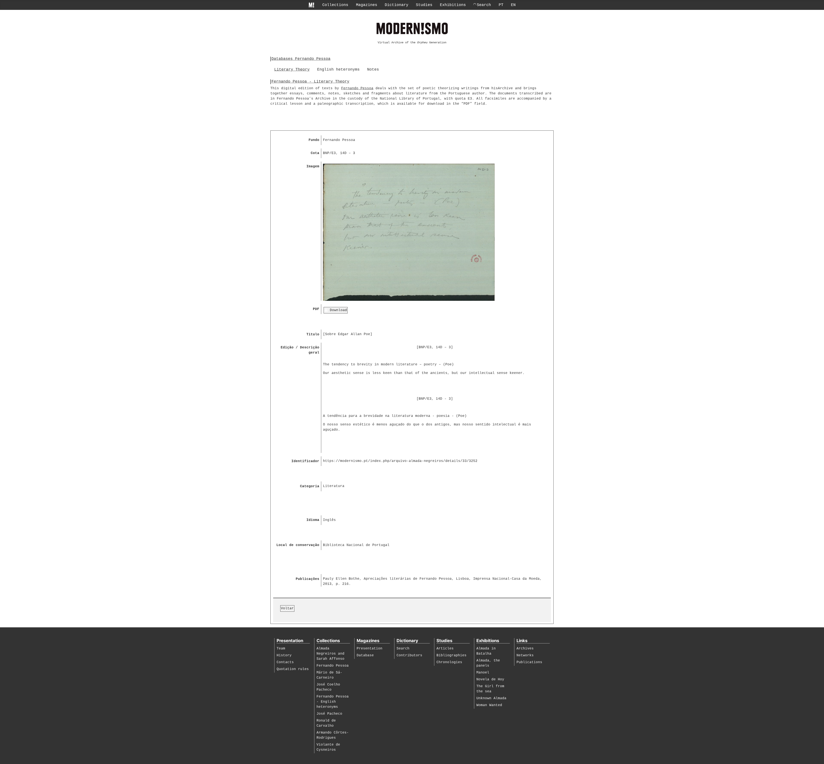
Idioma (312, 520)
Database (365, 655)
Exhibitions (453, 5)
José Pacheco (329, 714)
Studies (424, 5)
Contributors (409, 655)
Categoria (309, 486)
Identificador (305, 461)
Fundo (314, 140)
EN (513, 5)
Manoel (482, 673)
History (284, 655)
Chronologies (449, 662)
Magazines (366, 5)
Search (403, 649)
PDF (316, 309)
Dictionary (396, 5)
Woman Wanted (489, 705)
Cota (315, 153)
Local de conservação (297, 545)
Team (281, 649)
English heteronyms (338, 69)
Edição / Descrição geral (300, 350)
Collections (335, 5)
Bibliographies (451, 655)
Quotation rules (293, 669)
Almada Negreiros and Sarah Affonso (330, 654)
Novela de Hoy (490, 679)
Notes (373, 69)
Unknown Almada (491, 698)
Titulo (312, 334)
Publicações (307, 579)
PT (501, 5)
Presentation (369, 649)
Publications (529, 662)
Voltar (287, 608)
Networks (525, 655)
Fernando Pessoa (357, 88)
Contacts (285, 662)
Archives (525, 649)
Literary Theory (292, 69)
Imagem (312, 166)
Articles (445, 649)
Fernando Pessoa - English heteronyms (333, 702)
